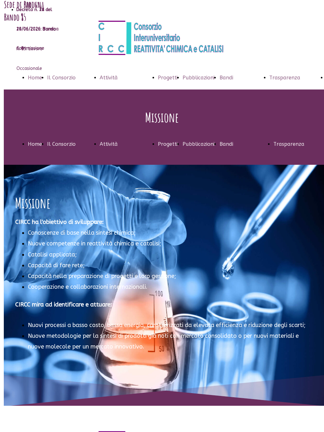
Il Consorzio (61, 78)
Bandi (226, 78)
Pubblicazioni (199, 78)
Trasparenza (284, 78)
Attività (109, 78)
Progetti (168, 78)
